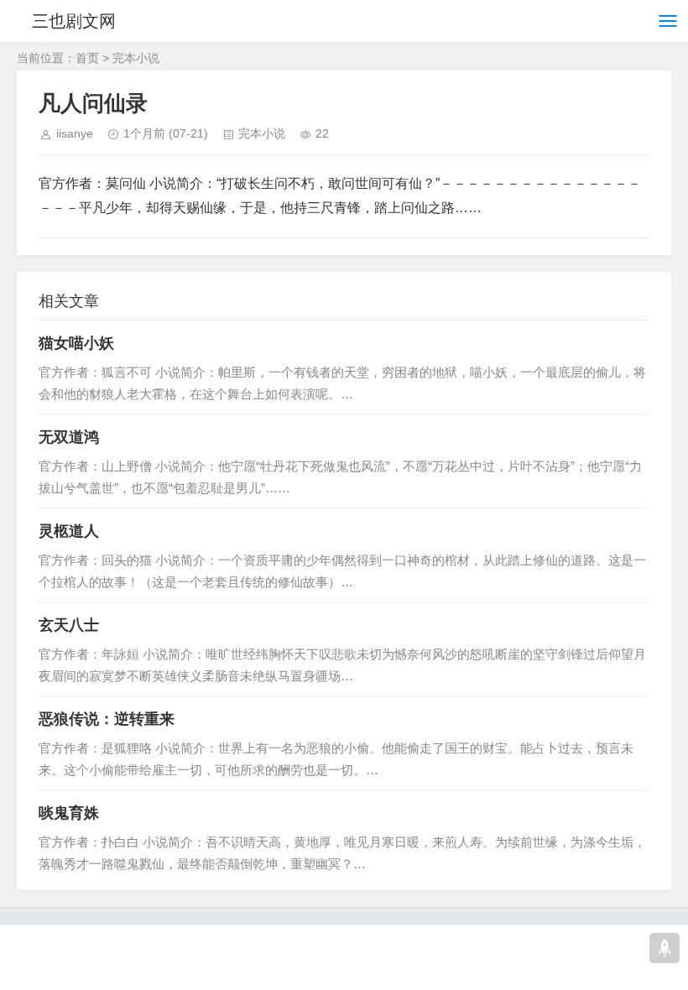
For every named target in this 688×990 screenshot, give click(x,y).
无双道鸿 (69, 437)
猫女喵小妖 (76, 343)
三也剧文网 (74, 21)
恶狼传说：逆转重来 (107, 719)
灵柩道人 (69, 531)
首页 (87, 58)
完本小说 (135, 58)
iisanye (74, 133)
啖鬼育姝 (69, 813)
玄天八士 (69, 625)
